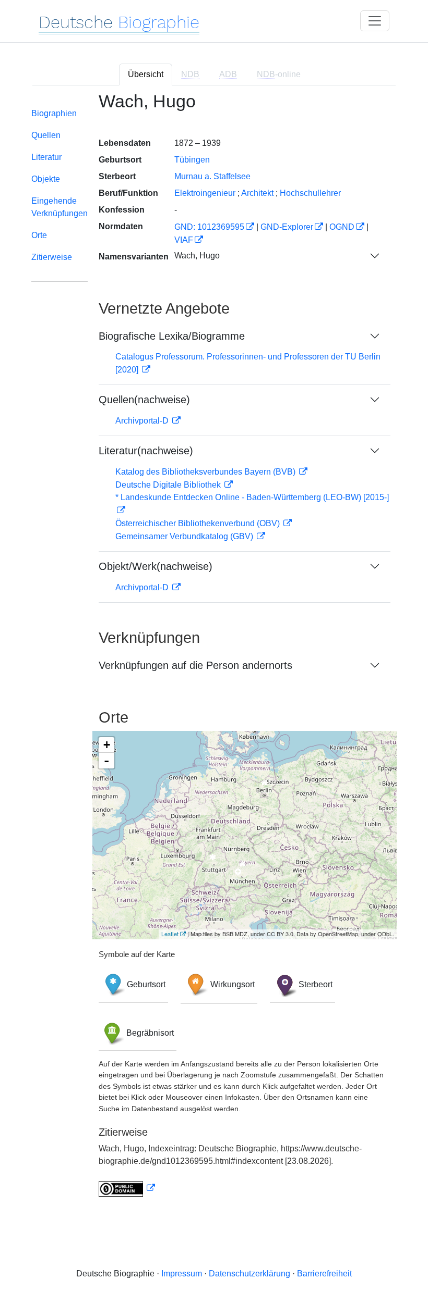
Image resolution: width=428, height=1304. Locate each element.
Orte (39, 235)
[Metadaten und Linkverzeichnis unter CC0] (127, 1188)
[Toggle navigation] (374, 20)
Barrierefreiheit (324, 1273)
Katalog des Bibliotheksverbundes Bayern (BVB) (206, 471)
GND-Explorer (286, 226)
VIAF (183, 239)
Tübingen (192, 159)
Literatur (46, 157)
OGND (341, 226)
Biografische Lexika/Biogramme (172, 336)
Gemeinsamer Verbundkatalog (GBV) (185, 536)
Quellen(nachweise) (144, 399)
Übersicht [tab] (145, 74)
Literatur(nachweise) (146, 450)
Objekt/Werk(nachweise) (155, 566)
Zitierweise (51, 257)
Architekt (257, 193)
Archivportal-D (143, 420)
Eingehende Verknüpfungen (59, 207)
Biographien (54, 113)
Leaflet (170, 933)
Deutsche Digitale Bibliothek (169, 484)
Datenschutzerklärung (249, 1273)
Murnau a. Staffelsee (212, 176)
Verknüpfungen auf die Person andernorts (195, 665)
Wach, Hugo (197, 255)
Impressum (181, 1273)
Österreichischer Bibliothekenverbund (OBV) (198, 523)
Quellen (46, 135)
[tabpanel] (214, 650)
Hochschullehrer (310, 193)
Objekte (45, 179)
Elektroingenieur (204, 193)
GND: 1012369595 (209, 226)
